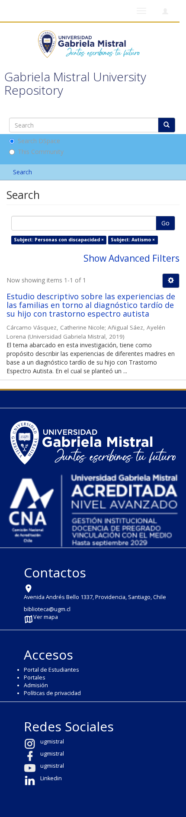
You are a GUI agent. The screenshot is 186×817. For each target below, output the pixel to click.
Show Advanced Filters (131, 258)
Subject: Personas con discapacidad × (59, 240)
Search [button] (23, 172)
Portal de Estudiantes (51, 669)
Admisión (36, 685)
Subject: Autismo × (133, 240)
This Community (41, 151)
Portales (34, 677)
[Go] (166, 125)
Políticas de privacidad (52, 693)
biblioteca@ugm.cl (47, 609)
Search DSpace (39, 141)
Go (165, 223)
